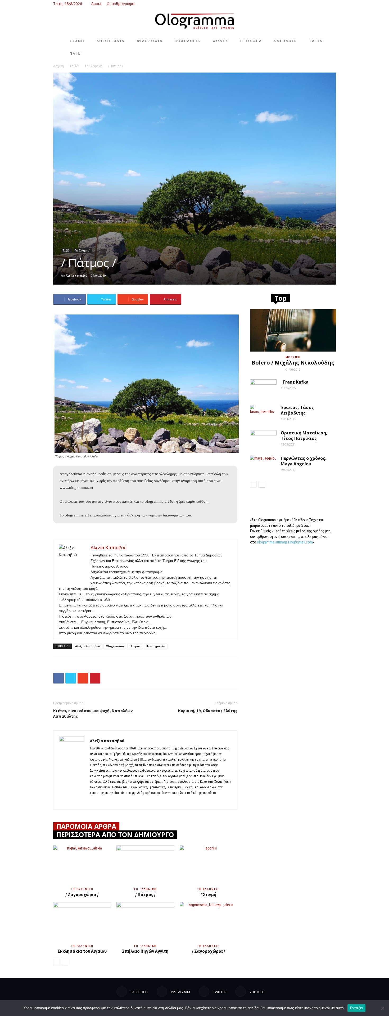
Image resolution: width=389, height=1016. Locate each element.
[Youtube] (332, 3)
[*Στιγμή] (208, 865)
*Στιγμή (208, 894)
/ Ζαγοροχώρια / (82, 894)
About (96, 3)
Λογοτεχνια (111, 40)
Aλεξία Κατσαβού (87, 646)
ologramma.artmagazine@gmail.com (285, 542)
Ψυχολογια (188, 40)
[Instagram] (314, 3)
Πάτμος (135, 646)
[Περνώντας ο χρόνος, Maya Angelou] (263, 465)
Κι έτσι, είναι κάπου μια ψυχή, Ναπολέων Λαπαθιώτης (93, 713)
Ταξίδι (74, 66)
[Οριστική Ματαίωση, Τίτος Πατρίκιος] (263, 439)
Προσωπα (251, 40)
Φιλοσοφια (150, 40)
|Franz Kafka (295, 382)
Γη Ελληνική (93, 66)
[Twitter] (323, 3)
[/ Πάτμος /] (145, 865)
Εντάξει (356, 1008)
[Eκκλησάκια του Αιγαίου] (82, 922)
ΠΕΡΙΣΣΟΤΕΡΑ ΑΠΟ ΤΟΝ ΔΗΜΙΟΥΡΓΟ (115, 834)
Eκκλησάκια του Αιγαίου (82, 951)
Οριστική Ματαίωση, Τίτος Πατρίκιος (304, 435)
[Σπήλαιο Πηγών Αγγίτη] (145, 922)
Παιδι (76, 53)
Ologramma (115, 646)
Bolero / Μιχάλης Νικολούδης (293, 362)
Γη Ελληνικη (82, 889)
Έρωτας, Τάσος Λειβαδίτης (297, 410)
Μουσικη (293, 357)
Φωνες (220, 40)
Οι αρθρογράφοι (121, 3)
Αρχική (58, 66)
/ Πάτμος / (145, 894)
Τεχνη (77, 40)
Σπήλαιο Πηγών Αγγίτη (145, 951)
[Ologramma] (194, 21)
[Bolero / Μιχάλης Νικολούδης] (293, 330)
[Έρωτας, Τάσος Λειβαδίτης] (263, 414)
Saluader (285, 40)
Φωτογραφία (155, 646)
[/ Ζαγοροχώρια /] (82, 865)
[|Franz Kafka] (263, 388)
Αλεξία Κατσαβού (76, 275)
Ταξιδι (316, 40)
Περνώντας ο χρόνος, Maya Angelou (304, 461)
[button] (298, 4)
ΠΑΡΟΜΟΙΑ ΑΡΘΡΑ (86, 826)
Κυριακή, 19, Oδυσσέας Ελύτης (207, 710)
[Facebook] (306, 3)
